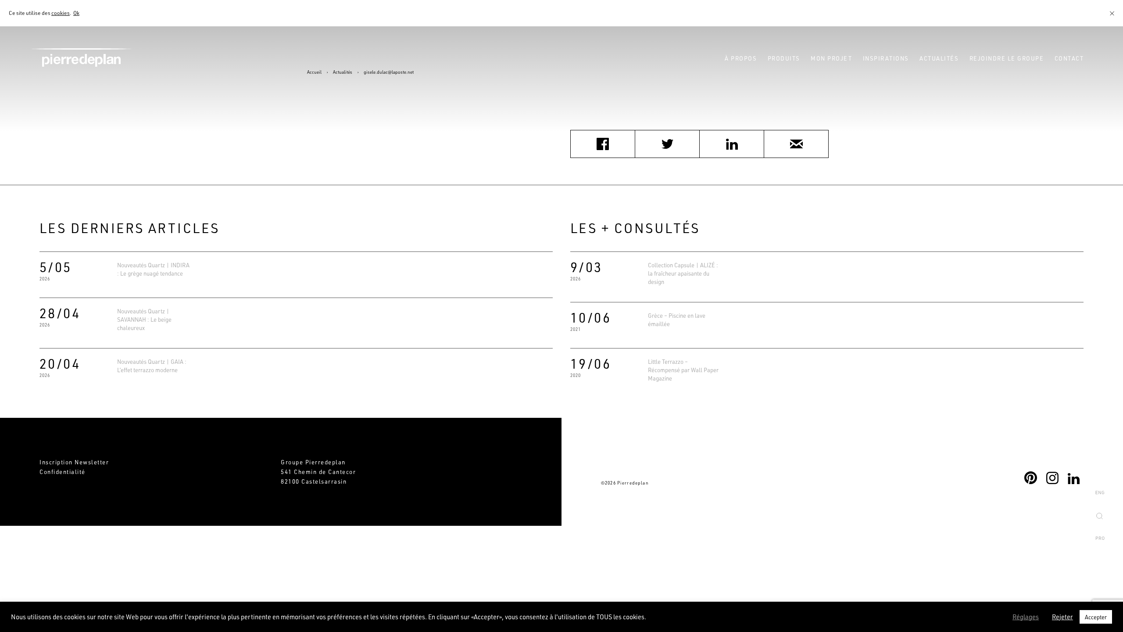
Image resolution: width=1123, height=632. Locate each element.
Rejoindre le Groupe (1006, 58)
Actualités (938, 58)
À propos (741, 58)
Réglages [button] (1025, 617)
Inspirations (886, 58)
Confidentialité (62, 471)
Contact (1069, 58)
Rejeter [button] (1062, 617)
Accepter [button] (1096, 617)
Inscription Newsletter (74, 462)
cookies (60, 12)
